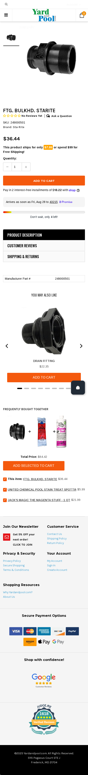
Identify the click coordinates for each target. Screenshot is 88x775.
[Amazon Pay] (30, 641)
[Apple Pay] (44, 641)
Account (72, 4)
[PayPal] (72, 631)
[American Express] (44, 631)
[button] (12, 116)
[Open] (78, 388)
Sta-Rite (18, 127)
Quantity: (10, 158)
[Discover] (58, 631)
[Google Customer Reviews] (43, 680)
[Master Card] (30, 631)
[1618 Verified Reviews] (44, 735)
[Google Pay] (58, 641)
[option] (52, 58)
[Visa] (16, 631)
